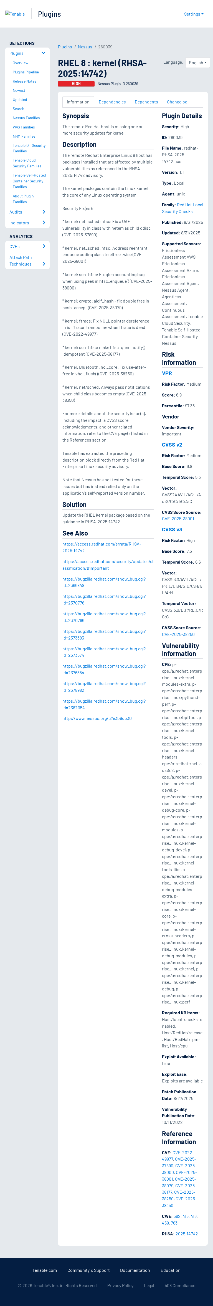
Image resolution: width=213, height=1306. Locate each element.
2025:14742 (187, 1233)
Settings (192, 13)
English (196, 62)
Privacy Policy (120, 1285)
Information (78, 101)
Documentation (135, 1270)
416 (194, 1216)
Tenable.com (44, 1270)
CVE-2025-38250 (178, 634)
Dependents (146, 101)
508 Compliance (180, 1285)
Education (171, 1270)
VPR (167, 373)
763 (174, 1222)
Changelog (177, 101)
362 (177, 1216)
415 (185, 1216)
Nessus (85, 46)
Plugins (49, 13)
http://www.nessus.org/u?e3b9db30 (97, 718)
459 (165, 1222)
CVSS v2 (172, 444)
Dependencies (112, 101)
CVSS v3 (172, 529)
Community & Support (88, 1270)
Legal (149, 1285)
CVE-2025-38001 (178, 518)
